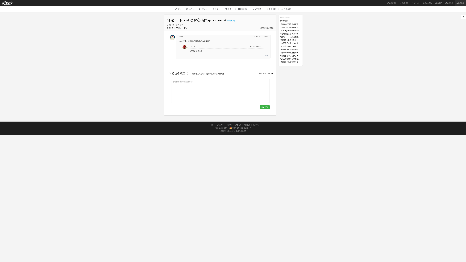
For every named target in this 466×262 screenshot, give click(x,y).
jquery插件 (210, 125)
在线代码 (405, 3)
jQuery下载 (428, 3)
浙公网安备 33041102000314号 (241, 128)
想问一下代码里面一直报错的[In (291, 49)
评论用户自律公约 (266, 73)
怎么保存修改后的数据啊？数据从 (291, 59)
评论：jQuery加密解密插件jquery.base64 (196, 20)
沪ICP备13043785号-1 (221, 128)
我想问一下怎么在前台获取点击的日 (291, 27)
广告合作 (238, 125)
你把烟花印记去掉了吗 (289, 56)
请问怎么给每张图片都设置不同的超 (291, 62)
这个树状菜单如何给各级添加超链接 (291, 53)
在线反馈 (247, 125)
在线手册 (450, 3)
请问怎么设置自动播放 (289, 40)
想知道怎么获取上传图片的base (291, 34)
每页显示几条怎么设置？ (290, 43)
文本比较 (416, 3)
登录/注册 (461, 3)
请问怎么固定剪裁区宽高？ (291, 24)
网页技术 (229, 125)
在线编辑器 (392, 3)
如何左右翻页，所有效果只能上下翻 (291, 46)
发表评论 (264, 107)
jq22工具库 (220, 125)
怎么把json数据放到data (290, 31)
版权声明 (256, 125)
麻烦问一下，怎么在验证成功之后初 (291, 37)
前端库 (439, 3)
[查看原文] (230, 21)
